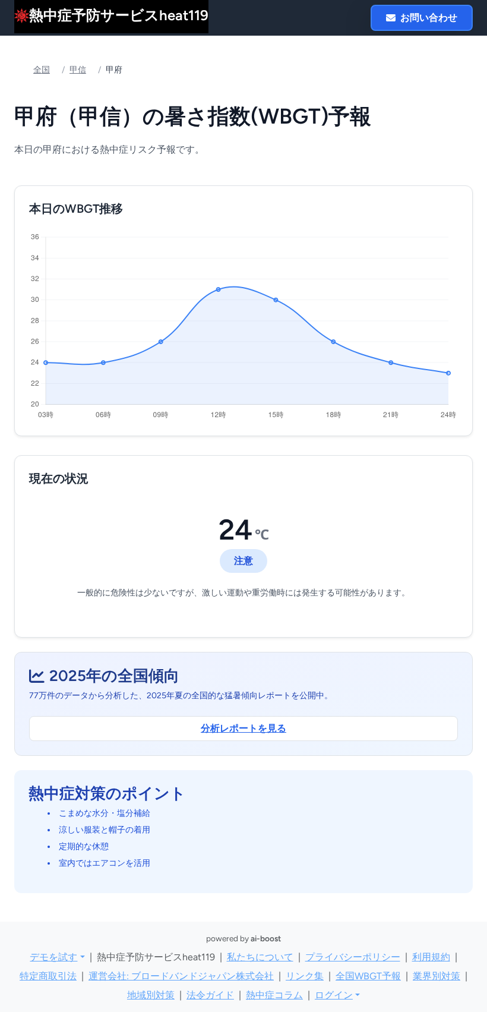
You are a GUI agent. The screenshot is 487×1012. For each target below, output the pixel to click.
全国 (41, 70)
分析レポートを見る (243, 728)
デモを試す (53, 957)
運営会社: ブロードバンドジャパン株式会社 (181, 976)
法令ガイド (210, 995)
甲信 (77, 70)
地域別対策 (151, 995)
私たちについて (260, 957)
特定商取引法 (48, 976)
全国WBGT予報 (368, 976)
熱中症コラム (274, 995)
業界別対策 (436, 976)
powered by (243, 938)
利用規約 (431, 957)
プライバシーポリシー (352, 957)
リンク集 (305, 976)
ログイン (334, 995)
